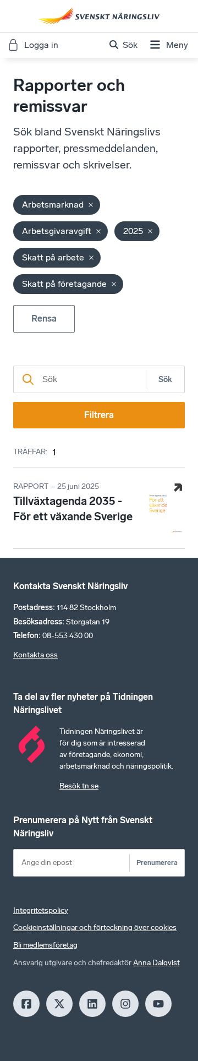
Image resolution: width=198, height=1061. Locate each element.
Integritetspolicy (40, 910)
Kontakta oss (35, 655)
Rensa (44, 318)
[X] (59, 1004)
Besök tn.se (78, 786)
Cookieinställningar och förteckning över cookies (95, 927)
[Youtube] (158, 1004)
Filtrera (99, 415)
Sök (165, 379)
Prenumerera (157, 862)
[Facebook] (26, 1004)
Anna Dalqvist (156, 962)
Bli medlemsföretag (45, 945)
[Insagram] (125, 1004)
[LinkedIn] (92, 1004)
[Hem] (99, 16)
